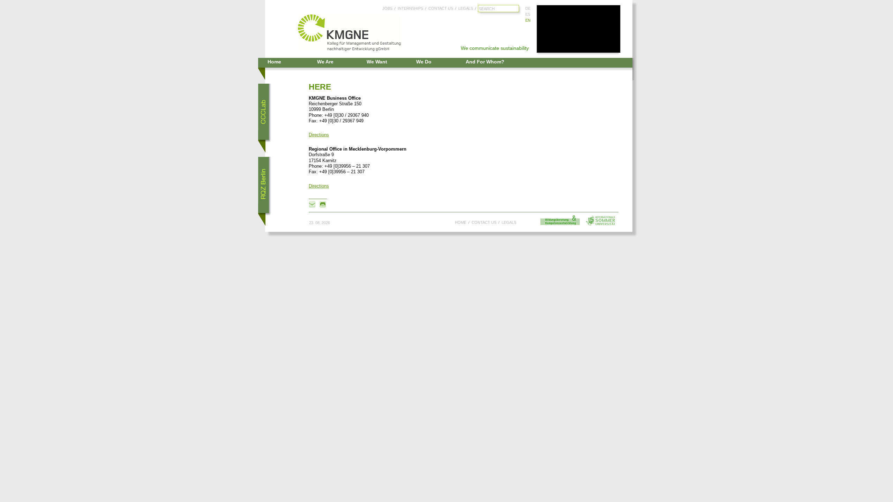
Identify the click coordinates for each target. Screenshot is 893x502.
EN (528, 20)
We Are (325, 61)
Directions (319, 134)
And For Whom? (485, 61)
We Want (377, 61)
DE (528, 8)
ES (527, 14)
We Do (424, 61)
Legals (465, 8)
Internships (410, 8)
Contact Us (440, 8)
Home (274, 61)
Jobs (387, 8)
